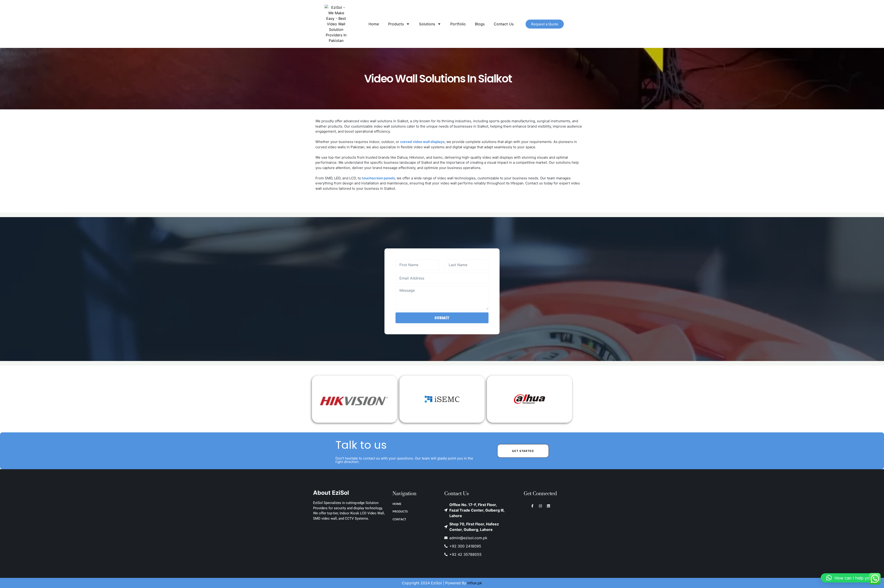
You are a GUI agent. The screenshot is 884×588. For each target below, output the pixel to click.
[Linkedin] (548, 506)
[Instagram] (540, 506)
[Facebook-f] (532, 506)
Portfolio (458, 24)
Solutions (427, 24)
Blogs (480, 24)
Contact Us (504, 24)
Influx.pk (474, 583)
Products (396, 24)
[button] (850, 577)
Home (374, 24)
